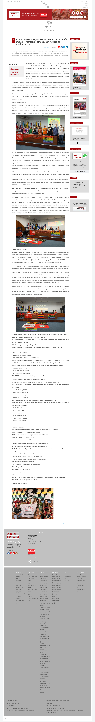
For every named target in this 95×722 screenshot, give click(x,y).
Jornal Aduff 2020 (56, 578)
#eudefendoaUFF (56, 600)
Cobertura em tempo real (33, 599)
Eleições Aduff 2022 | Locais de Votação (45, 663)
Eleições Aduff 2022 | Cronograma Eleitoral (45, 641)
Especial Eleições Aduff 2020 (44, 680)
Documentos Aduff (32, 576)
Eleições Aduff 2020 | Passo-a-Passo (45, 684)
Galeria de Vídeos (81, 580)
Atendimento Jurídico (68, 577)
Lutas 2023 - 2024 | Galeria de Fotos (45, 612)
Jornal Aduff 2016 (56, 585)
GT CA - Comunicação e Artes (53, 705)
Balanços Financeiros (18, 584)
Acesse (80, 143)
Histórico (18, 576)
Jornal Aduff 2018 (56, 582)
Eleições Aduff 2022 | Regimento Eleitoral (45, 647)
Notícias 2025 (43, 580)
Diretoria (18, 578)
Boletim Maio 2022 (77, 117)
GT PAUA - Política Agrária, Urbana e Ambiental (57, 700)
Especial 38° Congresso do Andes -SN (45, 618)
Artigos (54, 602)
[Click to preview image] (32, 503)
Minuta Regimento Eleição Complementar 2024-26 (32, 592)
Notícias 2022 (43, 585)
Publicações (55, 572)
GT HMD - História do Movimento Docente (17, 708)
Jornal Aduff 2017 (56, 584)
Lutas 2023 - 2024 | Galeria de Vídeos (45, 608)
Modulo (18, 603)
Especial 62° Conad (44, 614)
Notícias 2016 (43, 596)
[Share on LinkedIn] (67, 47)
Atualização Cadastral (18, 597)
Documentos (31, 572)
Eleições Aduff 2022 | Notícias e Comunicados (45, 652)
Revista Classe (55, 594)
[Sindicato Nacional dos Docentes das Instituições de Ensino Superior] (31, 551)
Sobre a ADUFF (19, 572)
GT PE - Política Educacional (13, 703)
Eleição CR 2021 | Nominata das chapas (44, 669)
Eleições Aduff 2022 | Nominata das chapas (45, 658)
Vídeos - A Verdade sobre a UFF (81, 577)
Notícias (42, 572)
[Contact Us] (14, 553)
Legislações (31, 582)
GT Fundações (10, 705)
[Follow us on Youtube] (77, 13)
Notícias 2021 (43, 587)
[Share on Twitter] (64, 47)
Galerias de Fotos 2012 (81, 590)
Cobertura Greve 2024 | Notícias (44, 601)
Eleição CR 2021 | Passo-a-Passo (44, 673)
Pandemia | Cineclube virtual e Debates (44, 627)
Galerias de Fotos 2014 (81, 583)
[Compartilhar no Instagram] (59, 47)
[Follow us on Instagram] (81, 13)
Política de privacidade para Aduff (32, 585)
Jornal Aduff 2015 (56, 587)
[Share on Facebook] (62, 47)
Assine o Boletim (20, 600)
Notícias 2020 (43, 589)
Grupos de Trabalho (11, 698)
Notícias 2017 (43, 594)
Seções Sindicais (20, 587)
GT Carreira (49, 703)
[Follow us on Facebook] (73, 13)
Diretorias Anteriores (18, 590)
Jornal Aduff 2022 (56, 576)
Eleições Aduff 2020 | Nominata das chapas (45, 688)
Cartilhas (54, 596)
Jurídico (66, 572)
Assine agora (80, 171)
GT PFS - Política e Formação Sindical (55, 708)
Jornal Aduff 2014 (56, 591)
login (6, 718)
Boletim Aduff (55, 598)
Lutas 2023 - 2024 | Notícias (45, 604)
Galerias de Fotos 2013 (81, 586)
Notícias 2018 (43, 593)
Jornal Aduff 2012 (56, 589)
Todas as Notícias (44, 598)
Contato (18, 602)
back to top (66, 524)
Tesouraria (18, 582)
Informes (67, 580)
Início (8, 572)
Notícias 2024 (43, 582)
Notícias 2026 (43, 578)
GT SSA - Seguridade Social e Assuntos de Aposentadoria (20, 710)
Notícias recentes (44, 576)
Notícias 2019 (43, 591)
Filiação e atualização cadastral (21, 593)
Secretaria (18, 580)
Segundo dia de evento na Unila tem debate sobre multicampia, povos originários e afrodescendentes (15, 71)
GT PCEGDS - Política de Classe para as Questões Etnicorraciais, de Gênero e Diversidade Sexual (64, 711)
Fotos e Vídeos (80, 572)
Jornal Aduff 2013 (56, 593)
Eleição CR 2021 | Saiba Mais (44, 677)
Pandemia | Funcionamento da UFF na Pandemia (44, 636)
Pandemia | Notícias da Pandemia (45, 631)
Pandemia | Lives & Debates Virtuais (45, 622)
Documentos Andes (31, 579)
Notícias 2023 (43, 584)
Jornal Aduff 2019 (56, 580)
